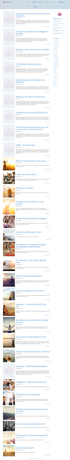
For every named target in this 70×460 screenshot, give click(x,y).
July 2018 (54, 69)
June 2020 (55, 48)
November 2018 (56, 61)
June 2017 (55, 80)
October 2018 (55, 63)
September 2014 (56, 86)
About (51, 2)
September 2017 (56, 78)
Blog (56, 2)
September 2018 (56, 65)
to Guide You (59, 30)
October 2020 (55, 44)
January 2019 (55, 57)
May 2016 (54, 84)
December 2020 (56, 42)
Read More (47, 26)
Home (29, 2)
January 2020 (55, 52)
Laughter (47, 2)
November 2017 (56, 76)
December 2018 (56, 59)
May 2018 (54, 71)
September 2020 (56, 46)
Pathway (41, 2)
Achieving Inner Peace (57, 20)
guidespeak (61, 2)
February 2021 (55, 40)
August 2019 (55, 54)
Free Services (35, 2)
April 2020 (55, 50)
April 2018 (55, 73)
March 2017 (55, 82)
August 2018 (55, 67)
